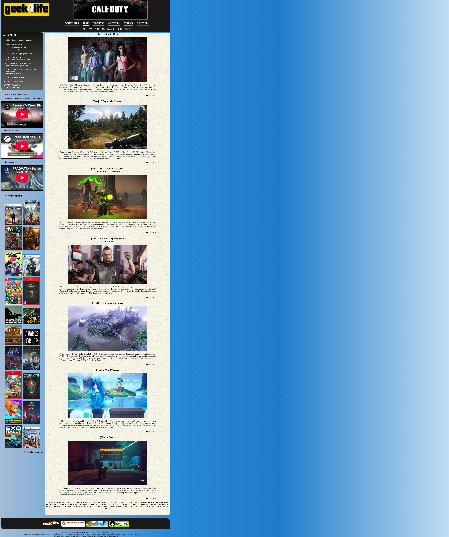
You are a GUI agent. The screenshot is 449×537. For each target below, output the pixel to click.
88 (150, 504)
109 (91, 506)
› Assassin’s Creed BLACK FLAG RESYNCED (23, 99)
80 (129, 504)
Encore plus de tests (33, 452)
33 (128, 502)
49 (47, 504)
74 (113, 504)
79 (126, 504)
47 (165, 502)
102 (65, 506)
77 (121, 504)
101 (62, 506)
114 (109, 506)
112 (101, 506)
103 (69, 506)
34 (131, 502)
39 (144, 502)
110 (95, 506)
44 (157, 502)
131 (106, 509)
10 (68, 502)
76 (118, 504)
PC (84, 29)
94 (165, 504)
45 (160, 502)
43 (154, 502)
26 (110, 502)
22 (99, 502)
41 (149, 502)
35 (133, 502)
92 (160, 504)
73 (110, 504)
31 (123, 502)
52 (55, 504)
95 (168, 504)
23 (102, 502)
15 (81, 502)
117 (119, 506)
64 (86, 504)
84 (139, 504)
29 (117, 502)
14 (78, 502)
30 (120, 502)
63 (84, 504)
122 (137, 506)
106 (80, 506)
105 (76, 506)
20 (94, 502)
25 (107, 502)
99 (55, 506)
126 (152, 506)
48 (167, 502)
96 (47, 506)
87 (147, 504)
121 (133, 506)
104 (73, 506)
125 (148, 506)
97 (50, 506)
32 (125, 502)
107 (84, 506)
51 (52, 504)
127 (156, 506)
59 (73, 504)
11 (70, 502)
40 (146, 502)
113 (105, 506)
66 (92, 504)
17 (86, 502)
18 (89, 502)
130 (167, 506)
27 (112, 502)
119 (126, 506)
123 (141, 506)
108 (87, 506)
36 (136, 502)
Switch (127, 29)
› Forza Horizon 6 (11, 130)
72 (107, 504)
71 (105, 504)
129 (163, 506)
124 (144, 506)
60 (76, 504)
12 (73, 502)
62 (81, 504)
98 (53, 506)
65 (89, 504)
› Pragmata (9, 162)
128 (159, 506)
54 (60, 504)
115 (112, 506)
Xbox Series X (108, 29)
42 (152, 502)
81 (131, 504)
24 (104, 502)
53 (57, 504)
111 (98, 506)
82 (134, 504)
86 (144, 504)
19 (91, 502)
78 (123, 504)
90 (155, 504)
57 (68, 504)
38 (141, 502)
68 (97, 504)
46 (162, 502)
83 (136, 504)
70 (102, 504)
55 (63, 504)
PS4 (97, 29)
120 (130, 506)
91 (157, 504)
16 (83, 502)
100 (58, 506)
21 (96, 502)
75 (115, 504)
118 (123, 506)
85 (142, 504)
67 (94, 504)
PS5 (91, 29)
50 (50, 504)
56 (65, 504)
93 (163, 504)
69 (100, 504)
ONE (119, 29)
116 (116, 506)
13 (75, 502)
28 (115, 502)
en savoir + (151, 95)
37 (139, 502)
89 (152, 504)
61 (79, 504)
